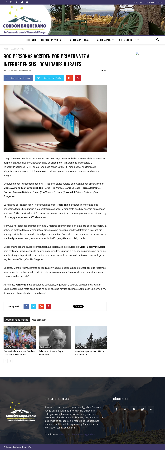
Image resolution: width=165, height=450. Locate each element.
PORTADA (31, 40)
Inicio (6, 48)
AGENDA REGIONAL (80, 40)
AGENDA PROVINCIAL (52, 40)
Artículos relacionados (16, 319)
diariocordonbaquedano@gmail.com (78, 434)
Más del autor (39, 319)
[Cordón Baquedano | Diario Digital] (82, 20)
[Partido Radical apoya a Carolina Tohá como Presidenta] (20, 337)
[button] (157, 40)
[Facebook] (6, 2)
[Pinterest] (16, 2)
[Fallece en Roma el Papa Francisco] (55, 337)
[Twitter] (21, 2)
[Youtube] (27, 2)
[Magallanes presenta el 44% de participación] (91, 337)
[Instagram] (11, 2)
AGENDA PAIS (104, 40)
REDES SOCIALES (127, 40)
